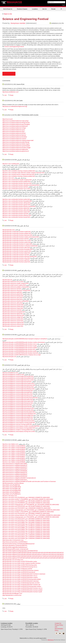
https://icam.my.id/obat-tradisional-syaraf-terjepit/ (16, 145)
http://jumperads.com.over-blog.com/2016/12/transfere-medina (20, 577)
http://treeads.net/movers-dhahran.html (13, 315)
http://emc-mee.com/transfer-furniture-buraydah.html (17, 201)
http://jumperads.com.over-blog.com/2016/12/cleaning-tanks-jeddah (21, 579)
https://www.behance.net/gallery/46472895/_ (15, 463)
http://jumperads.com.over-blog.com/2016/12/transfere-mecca (19, 575)
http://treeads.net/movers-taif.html (11, 288)
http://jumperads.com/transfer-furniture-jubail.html (16, 262)
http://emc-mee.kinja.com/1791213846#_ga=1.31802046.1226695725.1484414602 (26, 538)
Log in (63, 4)
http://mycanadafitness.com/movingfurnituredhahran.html (18, 388)
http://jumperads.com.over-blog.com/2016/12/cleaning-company (20, 570)
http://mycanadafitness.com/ (10, 372)
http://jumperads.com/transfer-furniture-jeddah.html (16, 233)
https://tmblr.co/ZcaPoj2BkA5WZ (11, 490)
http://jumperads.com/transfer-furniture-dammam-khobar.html (19, 256)
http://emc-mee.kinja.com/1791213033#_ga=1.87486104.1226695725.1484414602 (26, 531)
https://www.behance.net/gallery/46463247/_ (15, 467)
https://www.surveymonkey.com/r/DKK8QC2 (14, 542)
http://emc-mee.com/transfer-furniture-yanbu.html (16, 199)
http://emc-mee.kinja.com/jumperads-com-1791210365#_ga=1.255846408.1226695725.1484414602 (31, 510)
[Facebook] (56, 633)
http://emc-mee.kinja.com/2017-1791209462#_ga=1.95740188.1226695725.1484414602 (27, 499)
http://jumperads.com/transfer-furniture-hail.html (15, 254)
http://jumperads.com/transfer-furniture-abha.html (16, 247)
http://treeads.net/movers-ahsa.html (12, 297)
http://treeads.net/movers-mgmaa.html (13, 322)
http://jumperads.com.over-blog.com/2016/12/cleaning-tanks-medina (21, 586)
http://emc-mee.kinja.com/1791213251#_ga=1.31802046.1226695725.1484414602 (26, 535)
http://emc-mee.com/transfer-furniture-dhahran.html (16, 215)
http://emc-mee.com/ (8, 178)
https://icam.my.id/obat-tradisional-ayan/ (13, 129)
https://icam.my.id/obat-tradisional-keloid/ (14, 133)
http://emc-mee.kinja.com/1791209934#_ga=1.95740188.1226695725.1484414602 (26, 503)
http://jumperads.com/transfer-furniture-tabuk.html (16, 253)
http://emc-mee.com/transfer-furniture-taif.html (15, 187)
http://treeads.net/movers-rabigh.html (12, 317)
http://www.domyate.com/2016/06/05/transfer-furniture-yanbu (19, 351)
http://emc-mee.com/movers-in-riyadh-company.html (17, 179)
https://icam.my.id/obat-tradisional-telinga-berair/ (16, 122)
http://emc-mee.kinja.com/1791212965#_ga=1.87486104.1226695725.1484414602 (26, 529)
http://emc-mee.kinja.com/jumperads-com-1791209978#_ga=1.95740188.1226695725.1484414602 (30, 504)
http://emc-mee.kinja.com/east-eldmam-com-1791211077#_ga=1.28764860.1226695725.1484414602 (31, 515)
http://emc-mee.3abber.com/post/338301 (13, 451)
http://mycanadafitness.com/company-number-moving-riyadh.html (20, 426)
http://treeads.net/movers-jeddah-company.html (15, 287)
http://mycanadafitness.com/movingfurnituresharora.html (18, 420)
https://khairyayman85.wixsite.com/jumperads (15, 549)
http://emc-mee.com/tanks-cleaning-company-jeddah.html (18, 171)
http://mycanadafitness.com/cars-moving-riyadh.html (17, 424)
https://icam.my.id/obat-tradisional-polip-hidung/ (15, 142)
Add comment (9, 73)
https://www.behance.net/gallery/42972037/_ (15, 479)
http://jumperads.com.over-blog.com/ (12, 559)
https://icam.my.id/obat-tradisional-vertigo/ (14, 128)
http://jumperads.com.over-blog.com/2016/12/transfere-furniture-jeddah (22, 590)
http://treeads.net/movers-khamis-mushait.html (15, 301)
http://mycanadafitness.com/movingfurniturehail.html (17, 406)
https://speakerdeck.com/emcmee (11, 595)
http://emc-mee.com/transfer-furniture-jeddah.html (16, 181)
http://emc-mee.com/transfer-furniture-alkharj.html (16, 203)
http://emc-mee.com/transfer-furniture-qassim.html (16, 204)
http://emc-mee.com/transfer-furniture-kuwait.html (16, 217)
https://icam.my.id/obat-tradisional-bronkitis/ (14, 137)
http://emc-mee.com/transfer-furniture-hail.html (15, 213)
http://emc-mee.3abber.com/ (10, 444)
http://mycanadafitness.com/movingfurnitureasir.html (17, 404)
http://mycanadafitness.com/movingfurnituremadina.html (18, 383)
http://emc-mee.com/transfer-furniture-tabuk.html (15, 208)
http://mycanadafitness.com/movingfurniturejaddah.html (18, 378)
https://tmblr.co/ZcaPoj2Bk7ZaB (11, 488)
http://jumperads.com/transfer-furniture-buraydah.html (17, 249)
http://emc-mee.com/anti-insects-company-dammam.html (18, 174)
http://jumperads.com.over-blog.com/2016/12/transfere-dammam (20, 581)
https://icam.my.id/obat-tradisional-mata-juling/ (15, 121)
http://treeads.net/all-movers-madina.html (14, 285)
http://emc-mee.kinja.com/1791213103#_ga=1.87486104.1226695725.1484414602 (26, 533)
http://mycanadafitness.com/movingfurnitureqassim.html (18, 408)
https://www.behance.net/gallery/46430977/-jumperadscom (19, 478)
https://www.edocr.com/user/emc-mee (13, 540)
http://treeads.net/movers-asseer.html (12, 320)
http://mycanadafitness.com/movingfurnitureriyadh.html (17, 376)
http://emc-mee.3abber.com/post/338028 (13, 462)
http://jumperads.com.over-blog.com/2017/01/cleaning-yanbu (19, 565)
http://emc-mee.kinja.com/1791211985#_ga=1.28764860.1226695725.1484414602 (26, 522)
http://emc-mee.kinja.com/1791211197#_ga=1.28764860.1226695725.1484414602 (26, 519)
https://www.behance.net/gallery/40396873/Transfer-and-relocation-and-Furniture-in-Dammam (29, 481)
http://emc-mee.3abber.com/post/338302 (13, 453)
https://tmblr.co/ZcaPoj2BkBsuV (11, 492)
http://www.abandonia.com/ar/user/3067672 (14, 545)
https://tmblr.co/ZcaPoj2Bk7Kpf (11, 485)
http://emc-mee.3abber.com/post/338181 (13, 454)
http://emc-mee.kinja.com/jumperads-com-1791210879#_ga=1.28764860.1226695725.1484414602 (30, 517)
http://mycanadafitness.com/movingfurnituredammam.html (18, 385)
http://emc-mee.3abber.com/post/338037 (13, 456)
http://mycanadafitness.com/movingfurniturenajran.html (17, 401)
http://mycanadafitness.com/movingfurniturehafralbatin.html (19, 413)
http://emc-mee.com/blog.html (10, 163)
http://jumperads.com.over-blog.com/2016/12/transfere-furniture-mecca (22, 588)
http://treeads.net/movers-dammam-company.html (16, 290)
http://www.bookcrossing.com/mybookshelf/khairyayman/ (18, 543)
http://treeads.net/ (7, 280)
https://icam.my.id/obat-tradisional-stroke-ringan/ (16, 144)
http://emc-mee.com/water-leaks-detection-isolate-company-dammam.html (23, 172)
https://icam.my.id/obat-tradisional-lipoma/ (14, 135)
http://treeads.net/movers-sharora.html (13, 324)
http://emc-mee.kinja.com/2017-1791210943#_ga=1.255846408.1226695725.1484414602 (28, 511)
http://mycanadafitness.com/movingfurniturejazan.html (17, 403)
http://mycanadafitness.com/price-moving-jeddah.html (17, 429)
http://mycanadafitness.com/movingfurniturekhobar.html (18, 387)
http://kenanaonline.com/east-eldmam (13, 483)
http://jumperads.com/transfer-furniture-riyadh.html (16, 231)
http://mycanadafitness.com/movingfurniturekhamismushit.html (20, 397)
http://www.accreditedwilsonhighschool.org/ (14, 106)
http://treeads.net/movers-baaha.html (12, 319)
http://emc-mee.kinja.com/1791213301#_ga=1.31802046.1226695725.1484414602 (26, 536)
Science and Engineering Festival (14, 46)
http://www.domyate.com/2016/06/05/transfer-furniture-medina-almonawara (23, 342)
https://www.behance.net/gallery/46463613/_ (15, 465)
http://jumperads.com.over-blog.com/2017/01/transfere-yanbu (19, 561)
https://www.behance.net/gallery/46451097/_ (15, 469)
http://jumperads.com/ (8, 229)
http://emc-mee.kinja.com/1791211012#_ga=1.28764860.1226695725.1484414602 (26, 513)
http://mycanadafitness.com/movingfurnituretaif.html (16, 381)
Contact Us (58, 623)
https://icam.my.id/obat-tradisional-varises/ (14, 138)
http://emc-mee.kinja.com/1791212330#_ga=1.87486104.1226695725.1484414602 (26, 524)
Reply (11, 95)
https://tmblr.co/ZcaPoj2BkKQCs (11, 494)
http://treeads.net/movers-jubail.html (12, 294)
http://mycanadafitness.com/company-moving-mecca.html (18, 431)
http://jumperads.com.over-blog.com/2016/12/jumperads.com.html (21, 583)
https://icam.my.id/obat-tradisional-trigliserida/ (15, 149)
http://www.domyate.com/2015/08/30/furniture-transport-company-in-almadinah (24, 338)
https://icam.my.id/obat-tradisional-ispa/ (13, 131)
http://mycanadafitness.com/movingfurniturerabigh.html (17, 415)
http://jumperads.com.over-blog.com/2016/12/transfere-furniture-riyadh (22, 591)
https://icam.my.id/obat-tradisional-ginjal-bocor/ (15, 151)
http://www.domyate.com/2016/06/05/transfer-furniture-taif (18, 349)
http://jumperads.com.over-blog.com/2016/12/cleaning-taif (18, 572)
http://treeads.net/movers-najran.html (12, 308)
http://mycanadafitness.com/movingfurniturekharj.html (17, 396)
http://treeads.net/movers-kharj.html (12, 299)
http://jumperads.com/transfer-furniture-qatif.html (15, 260)
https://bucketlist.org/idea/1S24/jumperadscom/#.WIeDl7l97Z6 (20, 551)
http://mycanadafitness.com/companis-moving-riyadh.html (18, 422)
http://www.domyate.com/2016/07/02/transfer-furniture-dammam (20, 353)
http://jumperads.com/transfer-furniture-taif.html (15, 238)
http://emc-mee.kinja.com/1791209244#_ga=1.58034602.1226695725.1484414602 (26, 497)
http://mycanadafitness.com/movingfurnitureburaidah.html (18, 412)
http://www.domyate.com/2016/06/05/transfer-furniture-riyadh (19, 346)
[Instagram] (63, 633)
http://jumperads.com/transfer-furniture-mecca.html (16, 240)
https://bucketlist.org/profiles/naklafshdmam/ (14, 547)
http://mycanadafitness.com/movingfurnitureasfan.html (17, 419)
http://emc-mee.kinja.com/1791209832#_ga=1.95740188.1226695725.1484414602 (26, 501)
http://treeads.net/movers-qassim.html (13, 304)
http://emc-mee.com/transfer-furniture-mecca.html (16, 188)
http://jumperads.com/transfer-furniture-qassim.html (16, 251)
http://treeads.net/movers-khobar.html (12, 296)
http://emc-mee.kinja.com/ (9, 495)
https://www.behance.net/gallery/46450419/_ (15, 476)
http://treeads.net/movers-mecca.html (12, 281)
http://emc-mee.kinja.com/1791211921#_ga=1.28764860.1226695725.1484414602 (26, 520)
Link (5, 95)
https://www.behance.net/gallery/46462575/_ (15, 472)
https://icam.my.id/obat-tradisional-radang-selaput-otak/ (17, 140)
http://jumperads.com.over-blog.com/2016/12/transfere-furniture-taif (21, 584)
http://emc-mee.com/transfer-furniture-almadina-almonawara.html (20, 185)
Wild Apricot (51, 639)
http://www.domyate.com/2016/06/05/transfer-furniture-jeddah (19, 347)
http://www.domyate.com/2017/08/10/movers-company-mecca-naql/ (21, 354)
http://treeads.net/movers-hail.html (12, 310)
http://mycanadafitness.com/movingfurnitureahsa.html (17, 394)
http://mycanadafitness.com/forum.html (13, 374)
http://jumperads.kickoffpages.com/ (12, 593)
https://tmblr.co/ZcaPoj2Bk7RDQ (11, 487)
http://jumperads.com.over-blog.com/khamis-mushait (17, 568)
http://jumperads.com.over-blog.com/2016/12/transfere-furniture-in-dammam (23, 574)
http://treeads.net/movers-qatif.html (12, 292)
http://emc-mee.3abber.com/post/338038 (13, 447)
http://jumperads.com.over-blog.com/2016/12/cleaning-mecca (19, 567)
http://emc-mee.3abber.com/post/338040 (13, 449)
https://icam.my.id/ (7, 119)
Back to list (8, 14)
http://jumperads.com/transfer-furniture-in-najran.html (17, 244)
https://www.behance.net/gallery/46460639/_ (15, 471)
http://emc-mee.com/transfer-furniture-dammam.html (17, 183)
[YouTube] (60, 633)
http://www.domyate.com (9, 356)
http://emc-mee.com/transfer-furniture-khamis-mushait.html (18, 206)
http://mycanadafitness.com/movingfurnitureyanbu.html (17, 410)
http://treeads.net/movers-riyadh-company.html (15, 283)
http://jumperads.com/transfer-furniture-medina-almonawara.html (20, 237)
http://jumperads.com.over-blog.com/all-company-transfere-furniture (21, 563)
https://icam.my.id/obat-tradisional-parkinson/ (15, 126)
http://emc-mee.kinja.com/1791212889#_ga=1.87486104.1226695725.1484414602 (26, 527)
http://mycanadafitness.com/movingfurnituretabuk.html (17, 417)
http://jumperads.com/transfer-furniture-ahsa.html (16, 258)
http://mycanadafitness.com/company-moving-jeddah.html (18, 428)
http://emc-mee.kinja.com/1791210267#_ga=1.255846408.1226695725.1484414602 (26, 508)
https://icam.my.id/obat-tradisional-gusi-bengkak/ (16, 124)
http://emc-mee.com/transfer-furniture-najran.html (16, 211)
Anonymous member (18, 23)
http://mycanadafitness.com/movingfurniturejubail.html (17, 390)
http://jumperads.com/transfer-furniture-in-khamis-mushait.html (20, 245)
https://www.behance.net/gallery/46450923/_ (15, 474)
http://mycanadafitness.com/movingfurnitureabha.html (17, 399)
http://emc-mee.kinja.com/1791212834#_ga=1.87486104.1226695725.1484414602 (26, 526)
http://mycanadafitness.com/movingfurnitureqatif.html (17, 392)
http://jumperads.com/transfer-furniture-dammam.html (17, 235)
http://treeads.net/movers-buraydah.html (13, 312)
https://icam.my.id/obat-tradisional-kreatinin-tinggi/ (16, 147)
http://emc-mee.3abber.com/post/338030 (13, 460)
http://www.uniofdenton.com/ (10, 92)
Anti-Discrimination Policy (59, 628)
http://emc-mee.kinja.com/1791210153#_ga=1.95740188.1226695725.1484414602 (26, 506)
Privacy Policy (59, 625)
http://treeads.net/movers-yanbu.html (12, 306)
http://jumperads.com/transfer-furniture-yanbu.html (16, 242)
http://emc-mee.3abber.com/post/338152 (13, 446)
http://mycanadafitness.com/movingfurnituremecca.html (18, 380)
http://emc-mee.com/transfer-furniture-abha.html (15, 210)
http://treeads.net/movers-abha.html (12, 303)
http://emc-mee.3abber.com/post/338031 (13, 458)
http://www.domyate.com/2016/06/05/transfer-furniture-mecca (19, 344)
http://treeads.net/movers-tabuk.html (12, 313)
